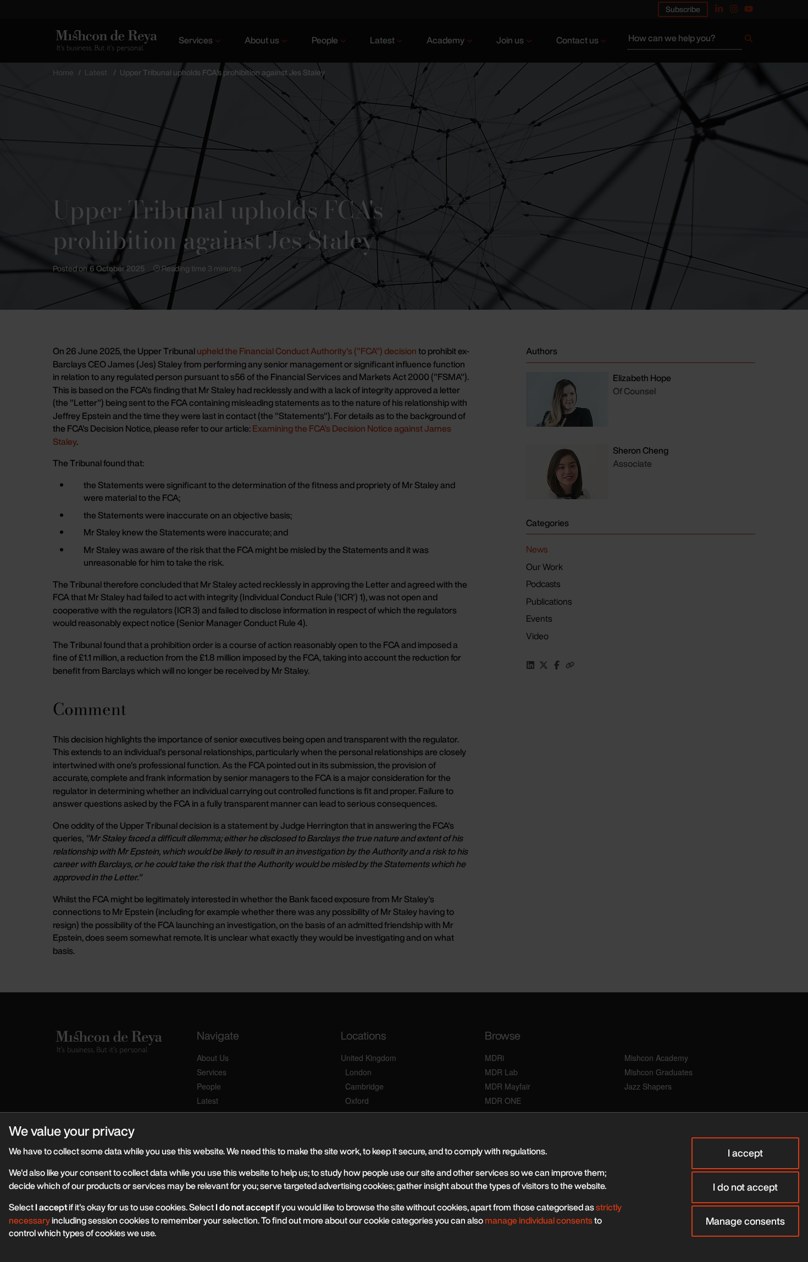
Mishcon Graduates (658, 1071)
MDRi (494, 1057)
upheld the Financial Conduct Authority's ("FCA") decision (307, 351)
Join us (510, 40)
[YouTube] (748, 8)
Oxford (357, 1100)
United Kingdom (368, 1057)
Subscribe (683, 9)
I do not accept (745, 1187)
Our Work (544, 566)
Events (539, 618)
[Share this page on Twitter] (543, 665)
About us (262, 40)
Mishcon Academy (656, 1057)
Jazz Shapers (648, 1086)
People (325, 40)
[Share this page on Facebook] (556, 665)
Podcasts (543, 583)
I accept (745, 1153)
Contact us (577, 40)
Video (537, 636)
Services (196, 40)
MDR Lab (501, 1071)
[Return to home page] (105, 41)
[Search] (748, 40)
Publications (549, 601)
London (358, 1071)
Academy (445, 40)
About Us (213, 1057)
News (536, 549)
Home (63, 72)
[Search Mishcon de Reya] (691, 41)
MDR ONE (503, 1100)
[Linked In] (719, 8)
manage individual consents (539, 1220)
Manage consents (745, 1221)
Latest (382, 40)
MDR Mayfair (507, 1086)
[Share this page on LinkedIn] (530, 665)
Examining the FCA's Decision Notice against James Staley (252, 435)
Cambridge (364, 1086)
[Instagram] (733, 8)
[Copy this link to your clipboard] (570, 665)
